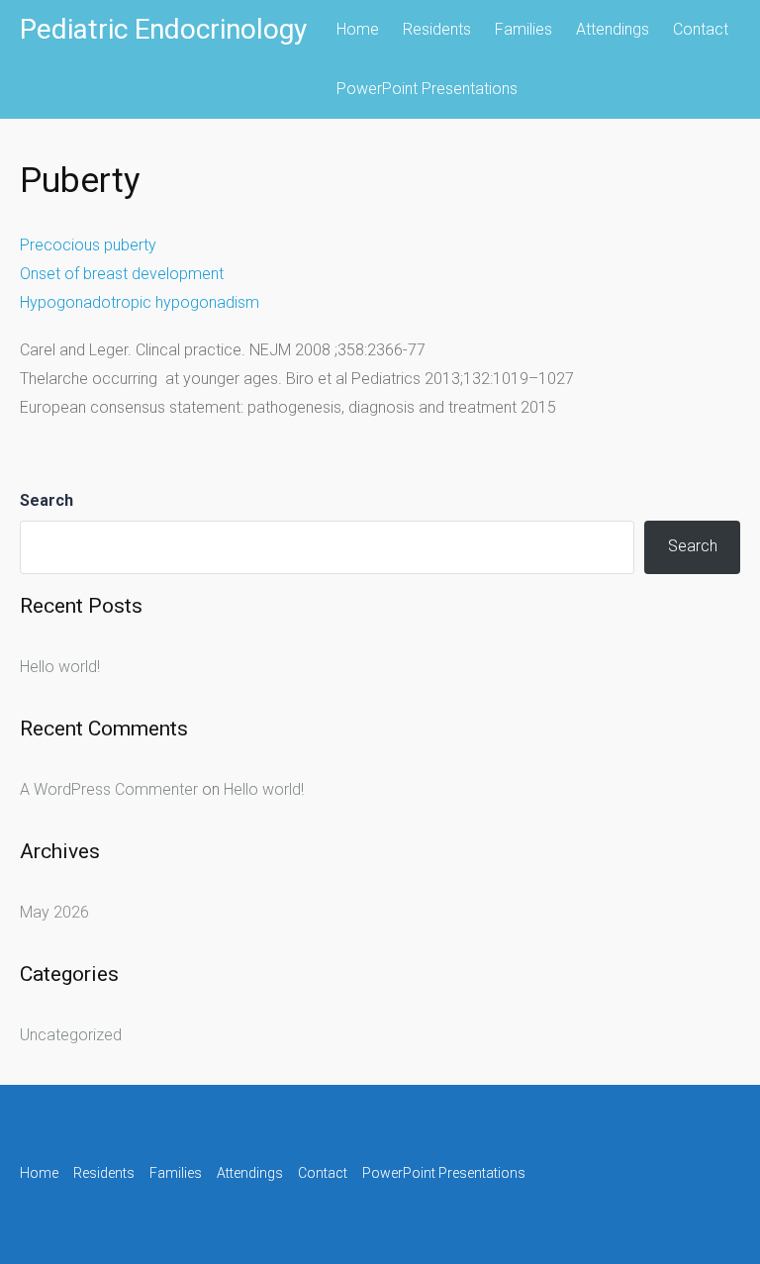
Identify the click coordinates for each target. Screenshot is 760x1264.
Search (46, 500)
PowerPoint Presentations (427, 88)
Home (357, 29)
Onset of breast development (122, 273)
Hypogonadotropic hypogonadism (139, 302)
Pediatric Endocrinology (163, 29)
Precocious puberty (88, 245)
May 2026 (54, 912)
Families (523, 29)
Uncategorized (71, 1034)
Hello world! (60, 666)
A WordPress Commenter (109, 789)
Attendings (612, 29)
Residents (437, 29)
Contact (700, 29)
